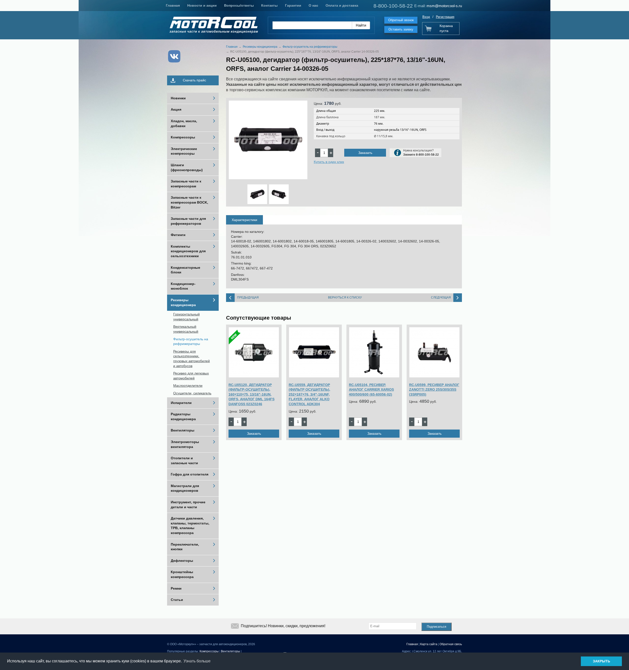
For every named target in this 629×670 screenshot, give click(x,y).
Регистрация (445, 17)
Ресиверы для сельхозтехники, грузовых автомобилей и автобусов (191, 358)
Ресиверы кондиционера (183, 302)
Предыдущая (248, 297)
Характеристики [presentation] (244, 220)
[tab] (244, 219)
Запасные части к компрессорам (186, 183)
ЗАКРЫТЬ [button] (601, 661)
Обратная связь (451, 644)
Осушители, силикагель (192, 393)
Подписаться (436, 626)
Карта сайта (428, 644)
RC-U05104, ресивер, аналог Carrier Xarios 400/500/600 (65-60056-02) (371, 389)
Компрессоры (183, 137)
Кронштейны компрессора (182, 574)
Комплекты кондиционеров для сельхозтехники (188, 251)
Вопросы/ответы (239, 5)
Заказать (365, 153)
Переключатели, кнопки (185, 546)
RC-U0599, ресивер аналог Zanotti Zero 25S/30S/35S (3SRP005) (434, 389)
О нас (313, 5)
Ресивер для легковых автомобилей (191, 375)
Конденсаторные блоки (185, 270)
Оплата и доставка (342, 5)
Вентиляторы (182, 430)
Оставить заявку (400, 29)
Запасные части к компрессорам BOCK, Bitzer (189, 202)
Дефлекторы (182, 561)
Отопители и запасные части (184, 460)
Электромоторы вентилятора (185, 444)
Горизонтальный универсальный (186, 316)
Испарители (181, 403)
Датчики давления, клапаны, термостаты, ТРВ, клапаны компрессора (190, 525)
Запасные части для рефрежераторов (188, 221)
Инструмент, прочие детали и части (188, 504)
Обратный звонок (401, 20)
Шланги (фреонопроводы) (187, 167)
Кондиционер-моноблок (183, 286)
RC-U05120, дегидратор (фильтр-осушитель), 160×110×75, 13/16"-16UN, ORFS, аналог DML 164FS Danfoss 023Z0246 (251, 394)
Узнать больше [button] (197, 661)
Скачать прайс (194, 80)
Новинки (178, 98)
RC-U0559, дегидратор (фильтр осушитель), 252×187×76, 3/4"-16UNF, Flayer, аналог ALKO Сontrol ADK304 (309, 394)
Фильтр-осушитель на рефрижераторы (190, 341)
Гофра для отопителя (189, 474)
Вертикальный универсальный (185, 329)
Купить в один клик (329, 162)
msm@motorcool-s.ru (444, 6)
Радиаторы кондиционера (183, 416)
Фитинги (178, 235)
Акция (176, 109)
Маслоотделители (187, 385)
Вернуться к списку (345, 297)
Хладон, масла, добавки (184, 123)
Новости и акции (202, 5)
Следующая (441, 297)
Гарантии (293, 5)
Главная (173, 5)
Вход (426, 17)
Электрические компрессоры (184, 151)
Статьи (177, 600)
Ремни (176, 588)
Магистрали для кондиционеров (185, 488)
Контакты (269, 5)
